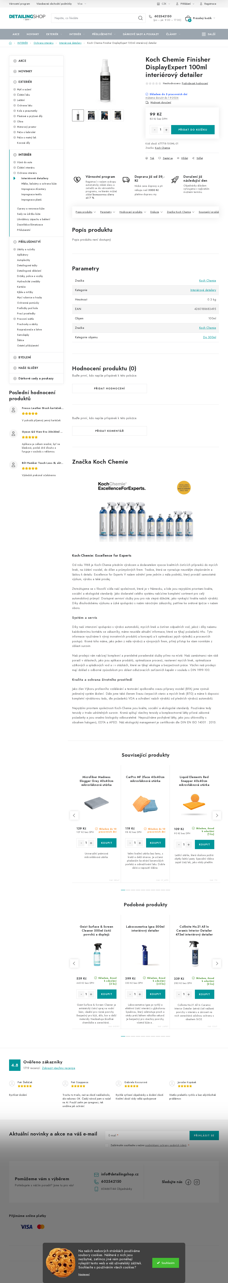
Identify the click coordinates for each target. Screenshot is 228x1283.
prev (74, 815)
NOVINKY (25, 71)
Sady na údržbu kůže (28, 214)
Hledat (141, 18)
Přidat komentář (109, 431)
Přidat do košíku (192, 129)
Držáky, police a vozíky (30, 276)
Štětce (20, 340)
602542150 (162, 16)
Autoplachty (23, 260)
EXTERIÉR (25, 82)
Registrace (210, 4)
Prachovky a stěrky (27, 324)
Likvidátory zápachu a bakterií (33, 219)
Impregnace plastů (31, 199)
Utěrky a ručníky (26, 249)
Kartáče (21, 287)
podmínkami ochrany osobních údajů (165, 1145)
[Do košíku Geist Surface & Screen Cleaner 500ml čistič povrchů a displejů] (107, 994)
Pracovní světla (25, 319)
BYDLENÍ (25, 357)
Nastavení (84, 1274)
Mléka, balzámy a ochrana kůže (39, 183)
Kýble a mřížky (25, 292)
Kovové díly (23, 143)
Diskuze (154, 212)
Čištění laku (23, 95)
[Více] (208, 34)
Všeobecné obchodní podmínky (54, 4)
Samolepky (23, 335)
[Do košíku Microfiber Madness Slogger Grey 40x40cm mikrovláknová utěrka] (107, 842)
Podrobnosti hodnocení (195, 83)
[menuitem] (16, 34)
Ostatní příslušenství (28, 345)
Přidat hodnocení (109, 388)
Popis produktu (84, 212)
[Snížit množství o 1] (154, 130)
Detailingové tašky (27, 265)
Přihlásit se (204, 1135)
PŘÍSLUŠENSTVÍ (30, 242)
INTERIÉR (25, 155)
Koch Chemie (162, 148)
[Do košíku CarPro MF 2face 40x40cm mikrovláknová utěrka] (155, 842)
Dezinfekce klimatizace (30, 224)
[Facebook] (188, 1182)
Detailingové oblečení (29, 271)
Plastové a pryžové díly (30, 116)
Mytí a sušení (24, 89)
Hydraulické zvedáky (28, 281)
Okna (20, 121)
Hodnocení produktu (131, 212)
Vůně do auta (24, 162)
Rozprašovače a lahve (29, 329)
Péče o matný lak (26, 137)
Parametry (106, 212)
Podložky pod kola (27, 308)
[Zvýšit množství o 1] (166, 130)
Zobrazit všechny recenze (58, 1068)
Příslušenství (23, 230)
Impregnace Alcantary (33, 189)
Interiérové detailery (34, 178)
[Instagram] (197, 1182)
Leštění (21, 100)
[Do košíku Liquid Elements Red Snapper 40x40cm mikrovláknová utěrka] (204, 844)
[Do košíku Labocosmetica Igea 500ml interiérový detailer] (155, 994)
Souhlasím (168, 1263)
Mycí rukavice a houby (29, 297)
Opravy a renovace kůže (30, 208)
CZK (164, 4)
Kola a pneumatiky (27, 111)
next (217, 815)
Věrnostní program (19, 4)
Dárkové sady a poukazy (36, 378)
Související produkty (210, 212)
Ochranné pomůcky (28, 303)
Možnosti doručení (161, 102)
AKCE (22, 61)
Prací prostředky (26, 313)
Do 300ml (209, 337)
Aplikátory (22, 254)
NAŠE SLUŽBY (28, 368)
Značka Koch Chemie (179, 212)
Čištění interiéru (26, 167)
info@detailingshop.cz (120, 1174)
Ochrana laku (24, 105)
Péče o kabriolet (26, 132)
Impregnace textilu (31, 194)
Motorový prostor (26, 127)
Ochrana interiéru (27, 173)
